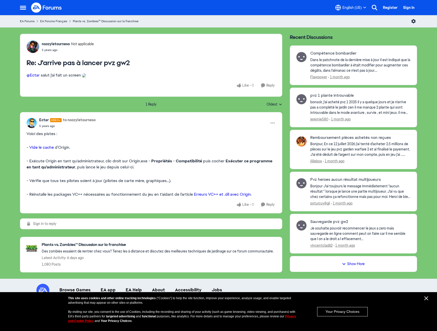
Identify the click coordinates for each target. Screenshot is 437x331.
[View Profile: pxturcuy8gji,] (301, 183)
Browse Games (75, 290)
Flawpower (318, 77)
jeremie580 (319, 119)
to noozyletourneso (79, 120)
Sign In (408, 7)
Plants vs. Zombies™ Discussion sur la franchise (106, 21)
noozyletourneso (56, 44)
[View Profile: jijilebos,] (301, 141)
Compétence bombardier (333, 53)
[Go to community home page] (46, 8)
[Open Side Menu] (23, 7)
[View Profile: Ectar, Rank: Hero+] (32, 123)
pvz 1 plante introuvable (332, 95)
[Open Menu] (413, 21)
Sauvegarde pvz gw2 (329, 221)
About (158, 290)
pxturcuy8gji (320, 203)
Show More (356, 264)
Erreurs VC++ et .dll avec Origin (222, 194)
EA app (108, 290)
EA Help (134, 290)
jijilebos (316, 161)
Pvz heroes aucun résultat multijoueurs (345, 179)
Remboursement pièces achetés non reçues (350, 137)
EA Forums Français (53, 21)
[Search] (375, 8)
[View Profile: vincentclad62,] (301, 225)
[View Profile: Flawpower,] (301, 57)
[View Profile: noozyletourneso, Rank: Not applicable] (33, 46)
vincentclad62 (321, 245)
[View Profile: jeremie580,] (301, 99)
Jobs (217, 290)
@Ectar (33, 75)
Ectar (44, 120)
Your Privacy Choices (342, 312)
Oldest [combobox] (274, 104)
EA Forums (27, 21)
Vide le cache (41, 147)
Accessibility (188, 290)
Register (390, 7)
